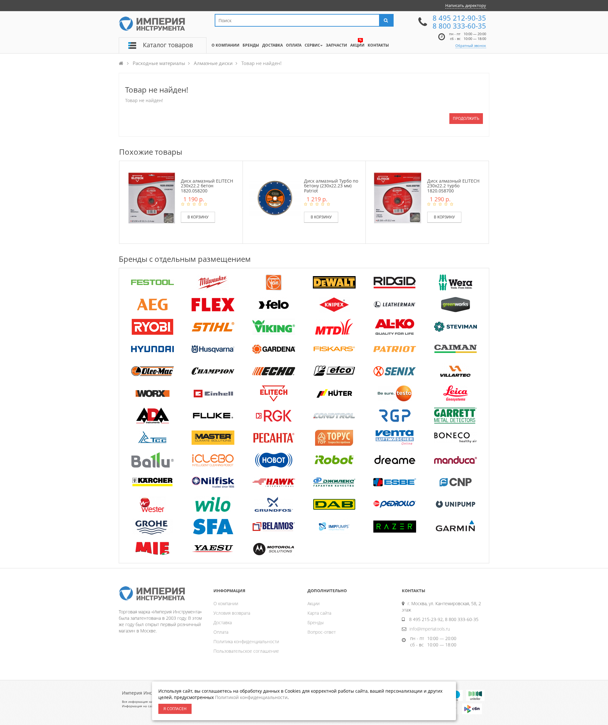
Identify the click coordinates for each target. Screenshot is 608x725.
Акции (313, 603)
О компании (225, 603)
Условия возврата (231, 613)
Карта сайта (319, 613)
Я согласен (175, 708)
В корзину (197, 217)
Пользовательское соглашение (246, 651)
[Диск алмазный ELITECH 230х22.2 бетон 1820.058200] (152, 198)
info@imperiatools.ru (429, 629)
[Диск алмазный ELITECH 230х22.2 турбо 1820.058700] (398, 198)
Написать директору (465, 5)
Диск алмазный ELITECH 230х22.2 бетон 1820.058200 (207, 186)
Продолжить (466, 118)
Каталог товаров (168, 45)
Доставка (222, 622)
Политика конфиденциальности (246, 641)
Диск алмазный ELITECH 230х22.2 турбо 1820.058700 (453, 186)
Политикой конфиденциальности (251, 697)
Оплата (220, 632)
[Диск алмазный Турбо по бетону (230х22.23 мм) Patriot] (275, 198)
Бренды (315, 622)
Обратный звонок (470, 45)
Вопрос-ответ (321, 632)
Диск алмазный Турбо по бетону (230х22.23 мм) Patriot (331, 186)
